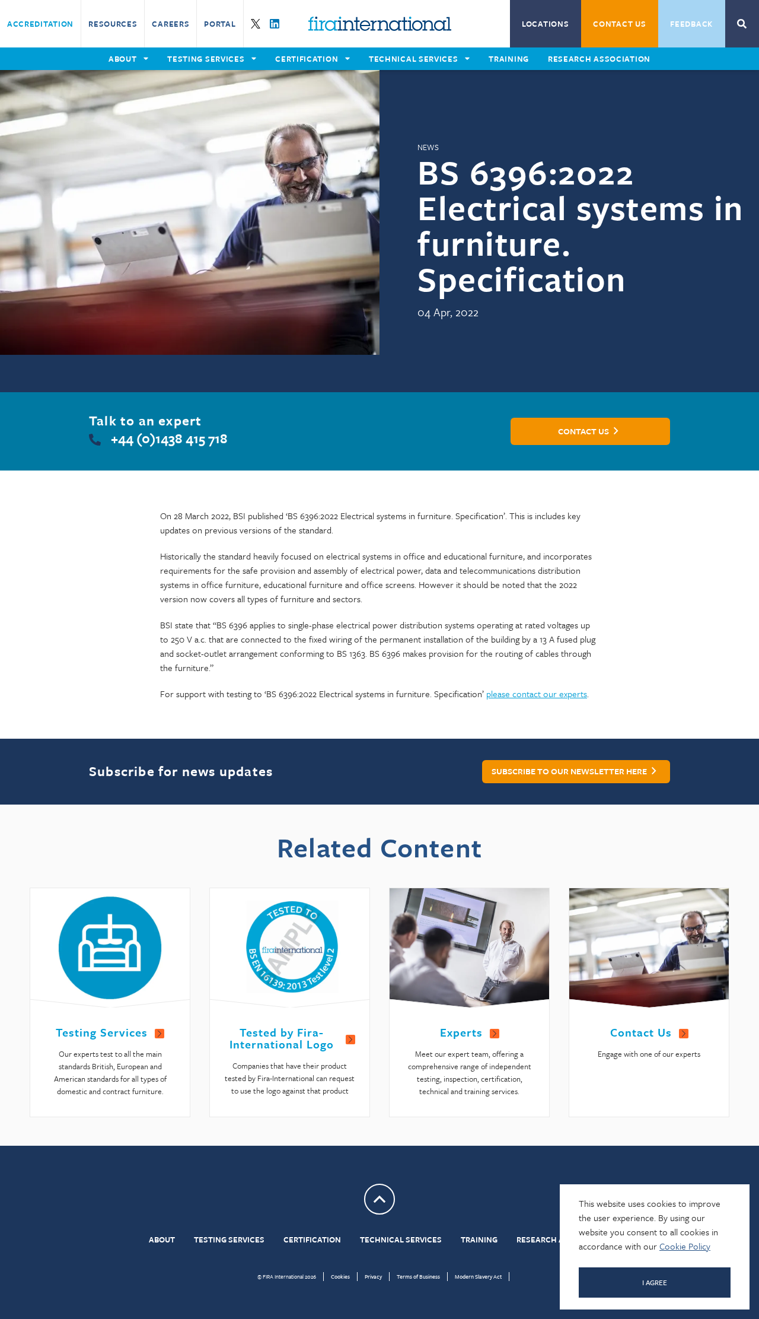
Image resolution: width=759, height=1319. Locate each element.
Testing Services (229, 1239)
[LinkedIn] (274, 23)
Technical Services (401, 1239)
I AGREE (654, 1282)
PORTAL (219, 24)
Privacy (373, 1276)
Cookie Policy (684, 1246)
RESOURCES (112, 24)
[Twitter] (255, 23)
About (162, 1239)
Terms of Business (418, 1276)
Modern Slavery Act (478, 1276)
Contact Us (619, 24)
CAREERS (170, 24)
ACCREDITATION (40, 24)
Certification (312, 1239)
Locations (545, 24)
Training (479, 1239)
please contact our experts (536, 693)
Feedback (691, 24)
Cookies (340, 1276)
